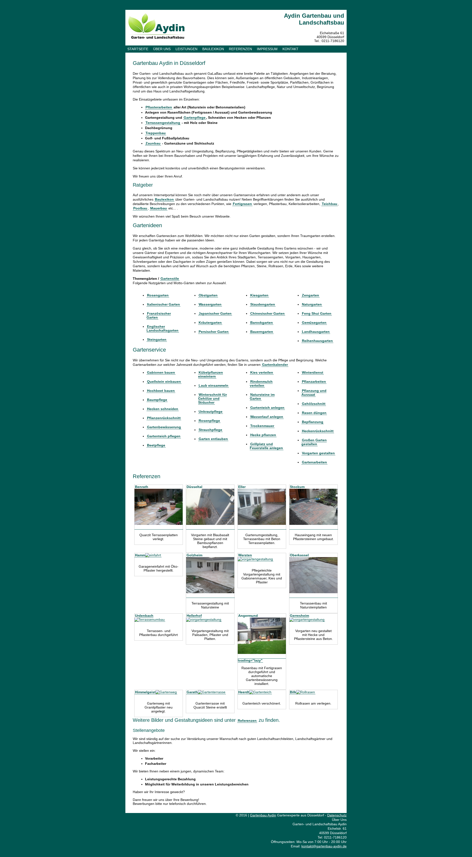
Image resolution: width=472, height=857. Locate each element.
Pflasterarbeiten (159, 107)
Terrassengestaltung (163, 123)
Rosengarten (158, 295)
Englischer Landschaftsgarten (162, 328)
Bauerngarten (261, 332)
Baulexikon (213, 49)
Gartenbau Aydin (263, 815)
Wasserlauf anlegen (266, 417)
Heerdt (243, 692)
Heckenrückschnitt (318, 431)
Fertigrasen (242, 204)
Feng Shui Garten (316, 313)
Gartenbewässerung (164, 427)
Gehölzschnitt (313, 404)
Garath (192, 692)
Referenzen (240, 49)
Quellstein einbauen (164, 382)
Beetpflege (156, 445)
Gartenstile (170, 279)
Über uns (162, 49)
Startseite (137, 49)
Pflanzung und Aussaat (313, 393)
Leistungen (186, 49)
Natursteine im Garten (262, 396)
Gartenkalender (275, 365)
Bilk (293, 692)
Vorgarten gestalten (318, 453)
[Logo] (157, 38)
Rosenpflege (209, 421)
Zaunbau (153, 143)
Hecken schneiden (162, 409)
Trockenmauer (262, 426)
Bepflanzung (312, 422)
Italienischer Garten (163, 304)
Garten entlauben (213, 439)
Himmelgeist (145, 692)
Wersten (245, 555)
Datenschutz (337, 815)
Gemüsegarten (314, 323)
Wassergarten (210, 304)
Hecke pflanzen (263, 435)
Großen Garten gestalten (314, 442)
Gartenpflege (195, 117)
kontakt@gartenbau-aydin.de (324, 846)
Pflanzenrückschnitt (164, 418)
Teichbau (329, 204)
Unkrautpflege (210, 412)
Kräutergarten (210, 323)
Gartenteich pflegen (163, 436)
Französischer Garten (159, 315)
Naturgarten (312, 304)
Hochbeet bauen (161, 391)
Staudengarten (262, 304)
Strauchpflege (210, 430)
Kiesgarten (259, 295)
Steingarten (156, 339)
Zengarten (310, 295)
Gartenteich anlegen (267, 408)
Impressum (267, 49)
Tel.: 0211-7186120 (329, 41)
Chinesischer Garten (267, 313)
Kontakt (290, 49)
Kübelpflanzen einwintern (210, 374)
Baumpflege (157, 400)
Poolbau (140, 208)
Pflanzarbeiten (314, 382)
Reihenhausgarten (317, 341)
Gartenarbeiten (314, 462)
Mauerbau (158, 208)
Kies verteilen (261, 372)
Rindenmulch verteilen (261, 383)
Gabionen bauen (161, 372)
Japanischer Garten (215, 313)
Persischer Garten (214, 332)
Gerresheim (299, 616)
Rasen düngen (314, 413)
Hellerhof (194, 616)
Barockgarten (261, 323)
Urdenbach (144, 616)
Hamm (140, 555)
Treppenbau (156, 133)
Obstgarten (208, 295)
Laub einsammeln (213, 385)
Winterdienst (312, 372)
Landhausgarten (316, 332)
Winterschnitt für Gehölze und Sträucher (212, 398)
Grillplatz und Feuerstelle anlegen (266, 446)
